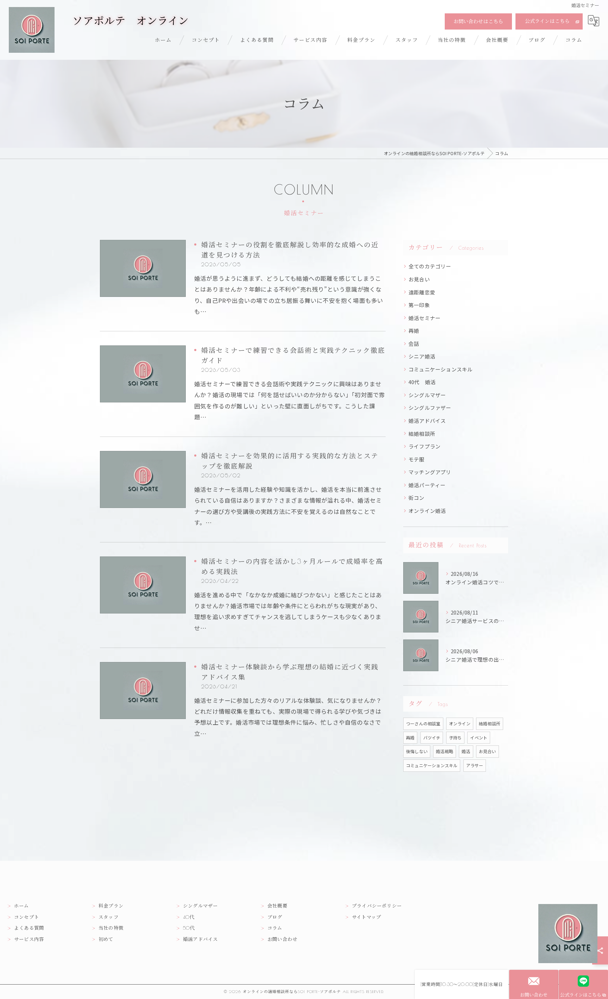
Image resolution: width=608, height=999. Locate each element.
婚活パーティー (426, 485)
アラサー (474, 765)
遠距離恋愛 (421, 292)
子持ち (455, 737)
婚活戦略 (444, 751)
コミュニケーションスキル (440, 369)
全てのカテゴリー (429, 266)
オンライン (459, 723)
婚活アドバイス (427, 420)
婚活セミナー (424, 318)
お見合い (419, 279)
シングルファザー (429, 407)
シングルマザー (427, 395)
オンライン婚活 (427, 510)
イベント (478, 737)
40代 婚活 (422, 382)
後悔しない (417, 751)
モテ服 (416, 459)
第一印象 (419, 304)
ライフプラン (424, 446)
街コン (416, 497)
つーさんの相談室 (423, 723)
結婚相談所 (421, 433)
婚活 (466, 751)
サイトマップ (366, 917)
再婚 (413, 330)
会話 (413, 343)
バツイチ (432, 737)
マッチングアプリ (429, 472)
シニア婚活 (421, 356)
